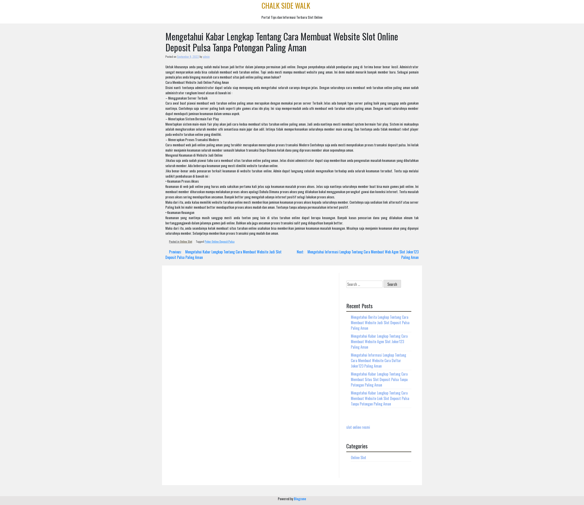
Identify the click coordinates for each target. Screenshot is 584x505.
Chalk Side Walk (285, 5)
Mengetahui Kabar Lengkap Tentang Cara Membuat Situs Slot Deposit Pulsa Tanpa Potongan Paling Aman (379, 379)
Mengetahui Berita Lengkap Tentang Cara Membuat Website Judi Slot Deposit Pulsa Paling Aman (380, 322)
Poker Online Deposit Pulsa (220, 241)
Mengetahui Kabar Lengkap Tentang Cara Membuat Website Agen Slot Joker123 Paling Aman (379, 341)
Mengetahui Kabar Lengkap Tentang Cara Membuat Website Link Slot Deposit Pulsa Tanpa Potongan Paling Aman (380, 398)
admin (206, 56)
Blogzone (300, 498)
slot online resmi (358, 427)
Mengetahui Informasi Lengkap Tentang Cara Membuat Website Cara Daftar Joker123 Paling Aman (378, 360)
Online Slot (186, 241)
